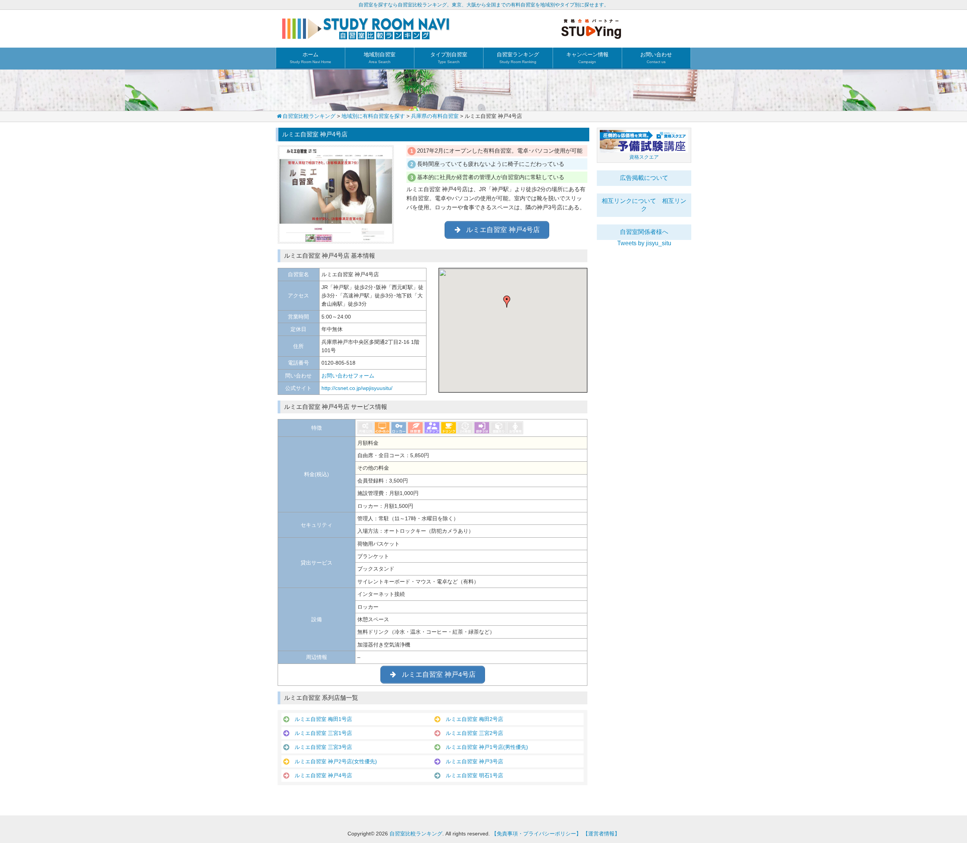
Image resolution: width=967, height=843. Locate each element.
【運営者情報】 (601, 834)
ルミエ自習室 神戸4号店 (320, 775)
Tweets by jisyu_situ (644, 243)
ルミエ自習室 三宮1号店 (320, 733)
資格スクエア (644, 157)
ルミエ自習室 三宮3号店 (320, 747)
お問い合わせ (656, 57)
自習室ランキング (518, 57)
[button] (507, 301)
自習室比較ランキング (309, 116)
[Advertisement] (644, 360)
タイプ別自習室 (448, 57)
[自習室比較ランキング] (365, 36)
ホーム (310, 57)
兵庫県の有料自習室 (435, 116)
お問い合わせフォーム (347, 376)
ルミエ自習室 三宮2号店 (471, 733)
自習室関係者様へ (644, 232)
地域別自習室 (379, 57)
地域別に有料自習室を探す (373, 116)
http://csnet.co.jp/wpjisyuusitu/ (356, 388)
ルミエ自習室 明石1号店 (471, 775)
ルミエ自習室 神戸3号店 (471, 761)
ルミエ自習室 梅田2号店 (471, 719)
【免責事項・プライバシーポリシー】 (536, 834)
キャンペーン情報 (587, 57)
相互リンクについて (629, 201)
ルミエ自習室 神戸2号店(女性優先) (333, 761)
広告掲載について (644, 178)
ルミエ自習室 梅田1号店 (320, 719)
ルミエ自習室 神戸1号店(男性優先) (484, 747)
